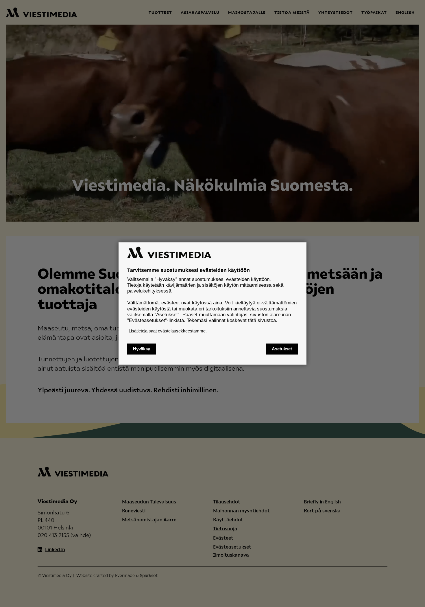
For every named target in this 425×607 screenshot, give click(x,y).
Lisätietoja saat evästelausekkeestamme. (168, 330)
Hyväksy (141, 349)
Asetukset (282, 349)
